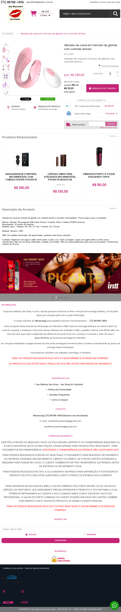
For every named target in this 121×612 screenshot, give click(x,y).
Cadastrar (60, 540)
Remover (91, 534)
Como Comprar (58, 399)
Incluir (32, 534)
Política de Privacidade (58, 389)
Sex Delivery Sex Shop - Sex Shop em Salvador (58, 384)
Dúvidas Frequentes (58, 394)
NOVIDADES (8, 33)
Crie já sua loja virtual (11, 582)
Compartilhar (48, 99)
